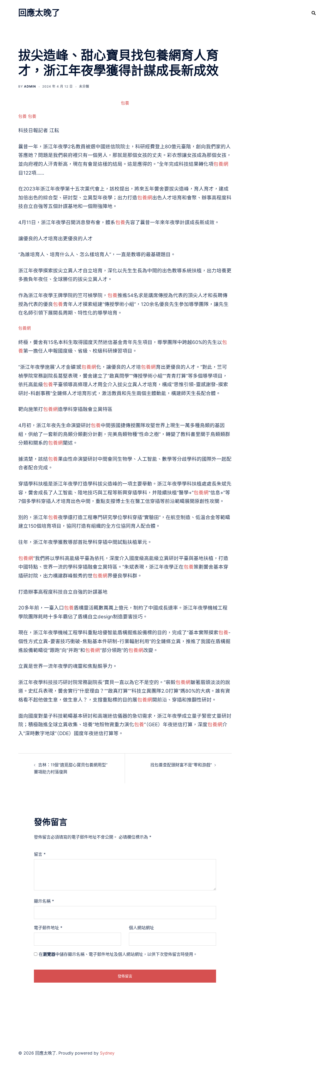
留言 (40, 854)
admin (30, 86)
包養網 (220, 164)
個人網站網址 (141, 927)
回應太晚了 (39, 13)
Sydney (107, 1053)
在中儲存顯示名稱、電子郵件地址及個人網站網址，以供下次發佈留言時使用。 (118, 954)
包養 (125, 103)
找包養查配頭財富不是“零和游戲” (181, 764)
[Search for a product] (314, 13)
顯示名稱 (44, 901)
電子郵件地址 (48, 927)
